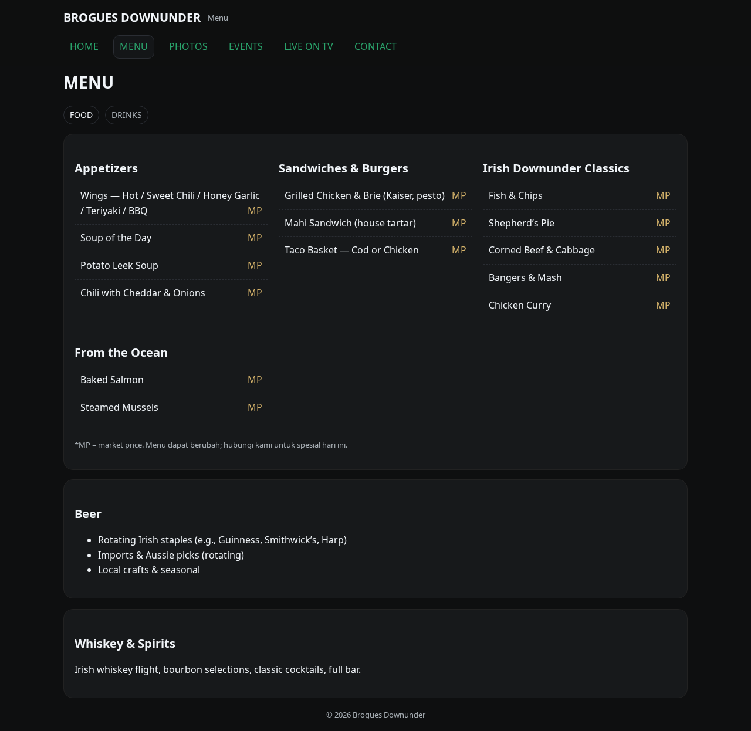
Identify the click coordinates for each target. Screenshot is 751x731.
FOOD (81, 114)
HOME (84, 46)
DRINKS (126, 114)
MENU (134, 46)
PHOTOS (188, 46)
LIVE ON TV (308, 46)
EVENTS (246, 46)
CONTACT (375, 46)
